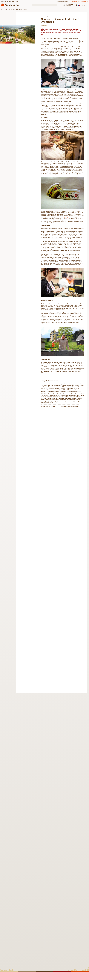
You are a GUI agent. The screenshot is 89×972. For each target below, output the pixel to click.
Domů (2, 9)
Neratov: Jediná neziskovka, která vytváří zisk (17, 9)
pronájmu (66, 217)
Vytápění (44, 25)
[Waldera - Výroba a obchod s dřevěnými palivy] (10, 5)
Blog (6, 9)
